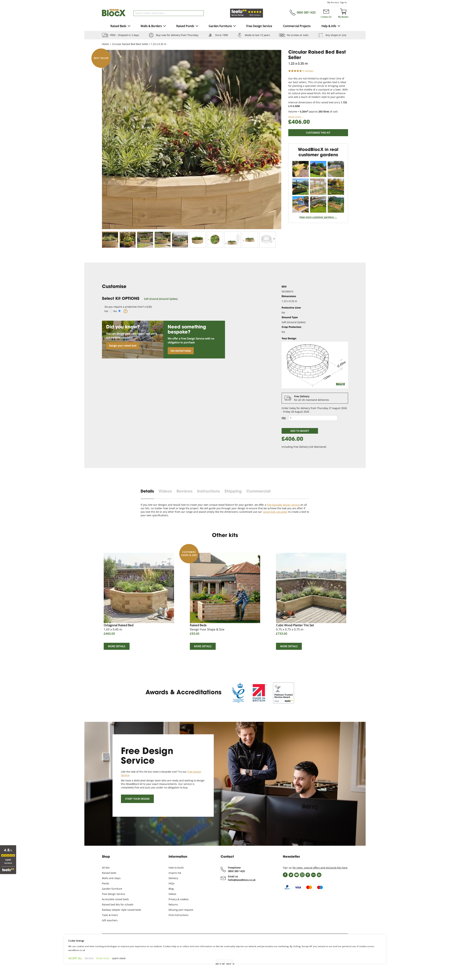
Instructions (208, 492)
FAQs (172, 883)
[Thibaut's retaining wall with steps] (336, 187)
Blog (171, 888)
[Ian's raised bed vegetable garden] (300, 204)
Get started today (181, 350)
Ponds (105, 883)
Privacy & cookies (179, 899)
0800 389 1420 (306, 12)
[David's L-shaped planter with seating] (318, 204)
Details (147, 492)
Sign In (343, 2)
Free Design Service (113, 894)
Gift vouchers (110, 920)
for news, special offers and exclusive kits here (319, 867)
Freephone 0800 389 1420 (236, 869)
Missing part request (181, 909)
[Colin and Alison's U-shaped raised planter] (336, 204)
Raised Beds (207, 627)
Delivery (173, 878)
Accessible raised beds (115, 899)
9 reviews (308, 71)
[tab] (187, 299)
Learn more (119, 958)
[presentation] (150, 494)
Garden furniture (112, 888)
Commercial (258, 492)
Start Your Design (137, 798)
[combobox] (168, 13)
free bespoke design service (283, 504)
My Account (333, 2)
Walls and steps (111, 878)
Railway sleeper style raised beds (121, 909)
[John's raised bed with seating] (336, 169)
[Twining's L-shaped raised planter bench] (318, 187)
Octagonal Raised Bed (118, 627)
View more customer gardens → (318, 217)
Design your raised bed (122, 345)
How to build (176, 867)
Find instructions (178, 915)
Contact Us (326, 16)
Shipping (233, 492)
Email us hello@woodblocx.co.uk (241, 878)
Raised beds (109, 873)
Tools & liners (110, 915)
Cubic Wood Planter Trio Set (295, 627)
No (115, 311)
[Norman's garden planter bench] (300, 169)
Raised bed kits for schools (117, 904)
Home (105, 44)
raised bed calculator (275, 511)
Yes (106, 311)
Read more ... (296, 117)
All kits (106, 867)
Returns (173, 904)
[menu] (225, 26)
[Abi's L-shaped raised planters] (300, 187)
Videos (165, 492)
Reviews (184, 492)
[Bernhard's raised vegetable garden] (318, 169)
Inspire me (175, 873)
